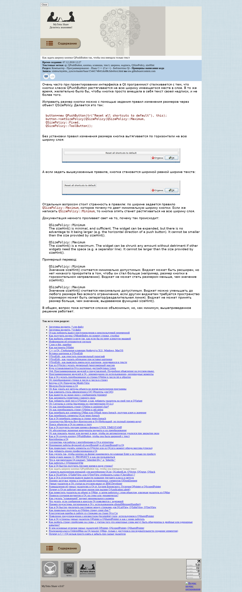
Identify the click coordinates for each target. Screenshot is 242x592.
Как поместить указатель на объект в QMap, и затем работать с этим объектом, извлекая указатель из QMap (109, 492)
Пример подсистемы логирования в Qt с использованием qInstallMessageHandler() (95, 504)
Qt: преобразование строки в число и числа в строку (78, 380)
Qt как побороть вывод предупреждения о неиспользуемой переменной (89, 332)
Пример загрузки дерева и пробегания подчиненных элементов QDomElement (93, 480)
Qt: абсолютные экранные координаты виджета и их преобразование (88, 430)
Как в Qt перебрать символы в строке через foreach (77, 418)
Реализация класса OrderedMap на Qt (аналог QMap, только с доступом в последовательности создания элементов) (113, 531)
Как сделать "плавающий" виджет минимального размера (81, 498)
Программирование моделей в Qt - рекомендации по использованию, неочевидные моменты (101, 374)
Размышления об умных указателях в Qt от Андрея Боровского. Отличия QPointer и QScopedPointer (105, 486)
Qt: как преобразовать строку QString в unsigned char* (79, 406)
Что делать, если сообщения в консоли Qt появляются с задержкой (86, 501)
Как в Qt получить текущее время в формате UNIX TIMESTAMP (85, 427)
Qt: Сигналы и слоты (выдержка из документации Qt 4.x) (81, 403)
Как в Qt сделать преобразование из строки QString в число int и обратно (90, 377)
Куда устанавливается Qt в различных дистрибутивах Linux (82, 368)
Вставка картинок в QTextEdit (66, 353)
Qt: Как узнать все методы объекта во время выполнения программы (87, 388)
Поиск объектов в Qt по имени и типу (70, 424)
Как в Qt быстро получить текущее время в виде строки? (81, 465)
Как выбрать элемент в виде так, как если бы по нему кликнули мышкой (90, 338)
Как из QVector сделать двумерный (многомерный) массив (82, 365)
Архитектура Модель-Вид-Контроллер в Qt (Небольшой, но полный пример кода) (95, 421)
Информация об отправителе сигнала (70, 341)
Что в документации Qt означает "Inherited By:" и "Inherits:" (82, 460)
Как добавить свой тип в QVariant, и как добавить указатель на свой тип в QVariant (95, 400)
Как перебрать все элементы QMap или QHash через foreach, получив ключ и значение (97, 412)
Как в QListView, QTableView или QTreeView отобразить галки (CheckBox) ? (92, 474)
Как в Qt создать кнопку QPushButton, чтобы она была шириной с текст (89, 436)
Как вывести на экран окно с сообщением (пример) (78, 394)
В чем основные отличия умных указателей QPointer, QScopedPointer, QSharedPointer (96, 528)
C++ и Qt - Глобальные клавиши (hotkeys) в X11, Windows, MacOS (86, 350)
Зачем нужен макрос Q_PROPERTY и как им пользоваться (82, 457)
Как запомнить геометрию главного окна (72, 397)
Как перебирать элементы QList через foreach (74, 415)
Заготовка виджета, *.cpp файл (66, 326)
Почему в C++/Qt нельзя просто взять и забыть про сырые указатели (87, 533)
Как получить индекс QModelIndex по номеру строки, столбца (84, 335)
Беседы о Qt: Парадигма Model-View (69, 383)
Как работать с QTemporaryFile (66, 462)
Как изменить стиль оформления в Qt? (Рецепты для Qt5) (81, 391)
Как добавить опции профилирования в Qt (73, 451)
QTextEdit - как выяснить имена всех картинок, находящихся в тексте (88, 362)
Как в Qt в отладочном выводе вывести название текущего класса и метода (91, 477)
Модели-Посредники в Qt (63, 386)
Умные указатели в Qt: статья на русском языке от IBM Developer (85, 483)
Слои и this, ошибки (60, 344)
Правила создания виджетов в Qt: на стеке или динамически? (83, 495)
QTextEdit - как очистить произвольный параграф (77, 356)
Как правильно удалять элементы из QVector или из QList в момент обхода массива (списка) (100, 448)
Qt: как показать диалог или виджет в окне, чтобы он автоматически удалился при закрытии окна (104, 433)
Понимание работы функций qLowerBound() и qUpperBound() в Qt (86, 445)
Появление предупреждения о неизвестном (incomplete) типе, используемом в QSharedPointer (101, 516)
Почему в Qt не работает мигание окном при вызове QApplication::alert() (89, 489)
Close (44, 4)
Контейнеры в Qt (58, 439)
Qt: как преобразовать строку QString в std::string (76, 409)
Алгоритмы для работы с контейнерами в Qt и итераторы (81, 442)
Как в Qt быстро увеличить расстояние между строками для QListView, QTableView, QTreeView (102, 507)
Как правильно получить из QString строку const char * (79, 510)
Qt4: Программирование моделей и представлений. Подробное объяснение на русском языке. (101, 371)
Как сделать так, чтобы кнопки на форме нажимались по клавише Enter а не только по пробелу (102, 454)
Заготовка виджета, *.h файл (65, 329)
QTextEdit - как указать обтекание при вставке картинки (80, 359)
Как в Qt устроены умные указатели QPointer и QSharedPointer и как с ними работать (97, 519)
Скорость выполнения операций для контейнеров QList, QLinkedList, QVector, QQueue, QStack (102, 471)
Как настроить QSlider (61, 347)
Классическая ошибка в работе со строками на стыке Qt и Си (83, 513)
